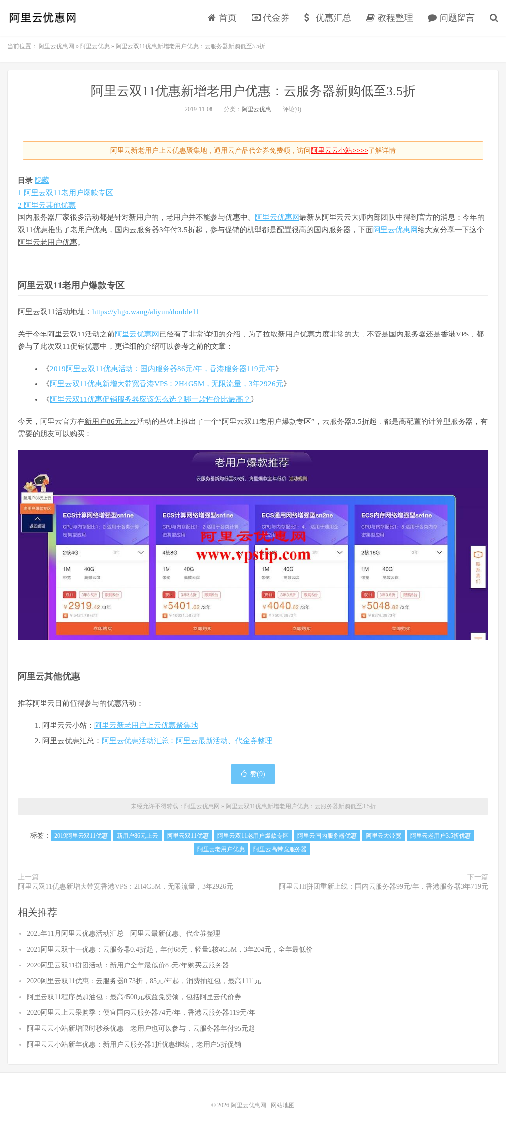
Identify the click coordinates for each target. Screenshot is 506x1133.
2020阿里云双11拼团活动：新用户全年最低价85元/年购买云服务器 (128, 965)
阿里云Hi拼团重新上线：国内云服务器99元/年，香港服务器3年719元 (383, 886)
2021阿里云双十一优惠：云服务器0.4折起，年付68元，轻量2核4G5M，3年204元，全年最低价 (170, 949)
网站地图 (283, 1105)
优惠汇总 (332, 18)
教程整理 (394, 18)
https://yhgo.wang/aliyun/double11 (146, 312)
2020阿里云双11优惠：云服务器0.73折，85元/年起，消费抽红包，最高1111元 (144, 981)
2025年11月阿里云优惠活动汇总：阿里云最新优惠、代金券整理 (123, 933)
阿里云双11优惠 (188, 835)
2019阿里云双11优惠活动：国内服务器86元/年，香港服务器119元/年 (162, 369)
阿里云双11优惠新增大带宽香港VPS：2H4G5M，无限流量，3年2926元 (166, 384)
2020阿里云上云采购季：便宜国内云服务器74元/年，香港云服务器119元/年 (141, 1012)
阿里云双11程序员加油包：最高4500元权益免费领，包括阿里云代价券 (134, 997)
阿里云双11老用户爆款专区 (71, 285)
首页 (226, 18)
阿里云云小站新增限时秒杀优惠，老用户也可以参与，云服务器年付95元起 (141, 1028)
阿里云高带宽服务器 (280, 849)
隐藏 (42, 180)
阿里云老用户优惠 (47, 242)
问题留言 (456, 18)
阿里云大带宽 (383, 835)
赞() (257, 774)
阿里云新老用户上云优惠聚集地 (146, 725)
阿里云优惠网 (42, 18)
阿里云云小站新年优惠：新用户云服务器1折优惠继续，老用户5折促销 (134, 1044)
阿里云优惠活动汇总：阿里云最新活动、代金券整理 (187, 741)
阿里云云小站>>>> (339, 150)
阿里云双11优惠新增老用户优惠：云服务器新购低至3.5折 (253, 91)
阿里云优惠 (256, 109)
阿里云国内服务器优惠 (327, 835)
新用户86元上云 (110, 421)
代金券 (275, 18)
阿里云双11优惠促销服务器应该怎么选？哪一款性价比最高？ (150, 399)
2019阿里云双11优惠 (81, 835)
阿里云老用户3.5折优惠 (440, 835)
